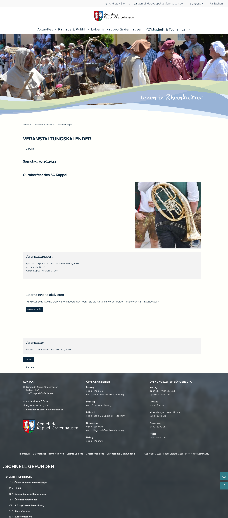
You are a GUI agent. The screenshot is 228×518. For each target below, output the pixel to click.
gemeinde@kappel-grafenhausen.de (160, 3)
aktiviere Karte (34, 309)
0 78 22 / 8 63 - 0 (119, 3)
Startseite (27, 125)
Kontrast (195, 3)
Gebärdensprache (95, 454)
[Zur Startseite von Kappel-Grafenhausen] (114, 16)
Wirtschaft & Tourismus (166, 29)
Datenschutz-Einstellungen (121, 454)
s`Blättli (18, 488)
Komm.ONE (203, 454)
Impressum (24, 454)
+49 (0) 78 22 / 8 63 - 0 (37, 401)
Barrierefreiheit (56, 454)
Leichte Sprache (75, 454)
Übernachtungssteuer (26, 499)
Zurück (30, 148)
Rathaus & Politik (72, 29)
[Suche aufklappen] (224, 476)
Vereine (28, 359)
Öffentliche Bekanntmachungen (31, 482)
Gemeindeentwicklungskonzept (31, 494)
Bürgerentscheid (23, 516)
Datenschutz (39, 454)
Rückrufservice (22, 511)
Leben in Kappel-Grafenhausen (116, 29)
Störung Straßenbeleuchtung (29, 505)
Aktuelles (45, 29)
